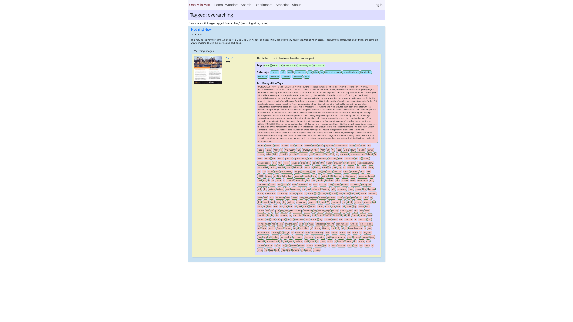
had (301, 197)
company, (303, 154)
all (349, 197)
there (370, 167)
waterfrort (316, 189)
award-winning (355, 228)
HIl (338, 228)
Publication (366, 72)
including (333, 158)
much (307, 167)
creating (275, 232)
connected (302, 184)
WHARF (308, 145)
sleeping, (306, 171)
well (294, 184)
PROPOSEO (290, 149)
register (307, 176)
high (328, 210)
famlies (268, 176)
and (359, 162)
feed (271, 250)
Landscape (297, 76)
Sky (321, 72)
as (272, 210)
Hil (333, 154)
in (330, 167)
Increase (312, 202)
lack (319, 171)
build (264, 228)
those (322, 193)
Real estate (262, 76)
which (330, 241)
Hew (315, 145)
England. (367, 232)
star (369, 228)
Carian (320, 206)
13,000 (260, 176)
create (278, 180)
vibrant (289, 180)
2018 (271, 197)
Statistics (282, 5)
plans (369, 154)
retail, (352, 180)
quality (335, 210)
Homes (363, 215)
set (279, 245)
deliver (321, 210)
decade (363, 193)
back (277, 250)
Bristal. (320, 215)
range (286, 232)
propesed (328, 145)
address (350, 167)
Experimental (263, 5)
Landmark (286, 76)
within (281, 167)
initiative (299, 219)
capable (284, 215)
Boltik (305, 206)
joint (334, 245)
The (259, 180)
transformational (357, 154)
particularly (368, 162)
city (295, 223)
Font (310, 72)
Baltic (260, 158)
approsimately (300, 158)
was (370, 215)
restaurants (362, 180)
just (269, 206)
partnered (319, 154)
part (277, 210)
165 (310, 158)
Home (218, 5)
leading (275, 237)
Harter (268, 149)
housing (293, 154)
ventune (341, 245)
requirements (342, 223)
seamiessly (355, 184)
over (368, 171)
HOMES (285, 145)
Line (316, 72)
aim (264, 180)
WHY (323, 149)
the (320, 145)
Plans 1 (229, 58)
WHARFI (269, 145)
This (274, 158)
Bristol (267, 65)
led (313, 162)
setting (280, 189)
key (264, 171)
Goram (370, 149)
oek (357, 145)
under (329, 162)
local (315, 184)
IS (281, 149)
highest (313, 197)
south (355, 232)
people (338, 176)
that (274, 162)
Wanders (231, 5)
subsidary (304, 228)
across (358, 189)
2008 (260, 197)
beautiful (299, 232)
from (307, 219)
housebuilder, (263, 232)
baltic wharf (319, 65)
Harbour (330, 180)
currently (355, 171)
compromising (366, 223)
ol (288, 219)
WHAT (276, 149)
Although (298, 167)
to (337, 154)
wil (266, 250)
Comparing (283, 193)
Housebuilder (272, 241)
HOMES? (361, 149)
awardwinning (317, 232)
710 (331, 176)
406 (340, 158)
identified (262, 215)
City (276, 154)
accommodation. (366, 176)
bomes (307, 215)
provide (288, 158)
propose (344, 154)
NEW (277, 145)
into (283, 250)
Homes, (261, 154)
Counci (261, 210)
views (350, 189)
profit (260, 250)
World (290, 72)
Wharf (312, 206)
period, (266, 202)
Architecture (300, 72)
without (354, 223)
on (275, 176)
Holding (325, 228)
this (259, 202)
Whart (267, 158)
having (365, 237)
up (284, 245)
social (329, 171)
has (311, 154)
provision (338, 162)
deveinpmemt (341, 145)
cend (351, 145)
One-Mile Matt (199, 5)
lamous (371, 189)
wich (335, 219)
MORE (346, 149)
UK (281, 65)
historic (272, 189)
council (308, 250)
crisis (303, 162)
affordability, (286, 171)
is (360, 158)
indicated (280, 197)
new (316, 158)
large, (312, 241)
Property (275, 72)
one (279, 184)
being (317, 167)
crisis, (364, 167)
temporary (352, 176)
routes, (345, 184)
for (375, 154)
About (296, 5)
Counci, (328, 219)
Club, (327, 206)
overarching (296, 210)
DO (328, 149)
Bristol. (289, 167)
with (328, 154)
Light (283, 72)
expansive (341, 189)
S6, (328, 202)
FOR (292, 145)
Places (275, 65)
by (355, 206)
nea (273, 223)
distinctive (319, 237)
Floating (320, 180)
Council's (284, 154)
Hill (348, 215)
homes (334, 232)
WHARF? (314, 149)
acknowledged (264, 162)
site (290, 206)
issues (270, 171)
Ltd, (333, 228)
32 (281, 206)
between (372, 193)
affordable (287, 176)
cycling (337, 184)
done (324, 167)
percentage (301, 202)
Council (261, 245)
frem (363, 145)
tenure (310, 245)
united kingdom (305, 65)
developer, (297, 237)
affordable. (349, 158)
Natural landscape (351, 72)
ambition (308, 210)
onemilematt (290, 65)
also (278, 202)
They (260, 237)
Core (340, 193)
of (345, 162)
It (357, 158)
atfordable (262, 167)
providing (297, 215)
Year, (291, 241)
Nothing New (201, 29)
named (261, 241)
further (325, 176)
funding (295, 250)
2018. (323, 241)
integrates (366, 184)
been (367, 210)
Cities (346, 193)
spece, (272, 184)
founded (261, 219)
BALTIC (261, 145)
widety (366, 158)
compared (336, 202)
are (259, 171)
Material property (333, 72)
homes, (323, 158)
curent (286, 162)
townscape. (270, 193)
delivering (308, 237)
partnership (286, 237)
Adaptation (274, 76)
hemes (280, 223)
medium (298, 241)
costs (340, 197)
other (333, 193)
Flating (261, 149)
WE (333, 149)
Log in (378, 5)
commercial (263, 184)
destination (300, 180)
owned (349, 206)
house (292, 193)
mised (302, 245)
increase (367, 202)
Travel (306, 76)
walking (322, 184)
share (367, 245)
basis (349, 245)
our (361, 245)
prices (299, 193)
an (292, 219)
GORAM (328, 215)
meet (311, 223)
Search (246, 5)
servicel (317, 250)
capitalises (295, 189)
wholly (341, 241)
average (322, 197)
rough (297, 171)
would (280, 158)
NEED (339, 149)
